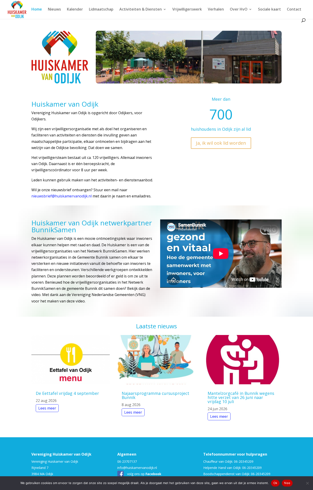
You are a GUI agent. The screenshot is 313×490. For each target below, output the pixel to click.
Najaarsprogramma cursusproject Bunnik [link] (155, 395)
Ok (275, 483)
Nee (287, 483)
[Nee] (307, 483)
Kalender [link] (75, 10)
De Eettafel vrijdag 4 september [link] (67, 393)
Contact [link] (294, 10)
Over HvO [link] (238, 10)
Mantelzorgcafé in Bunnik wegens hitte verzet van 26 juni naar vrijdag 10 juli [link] (241, 397)
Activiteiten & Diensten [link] (140, 10)
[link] (17, 9)
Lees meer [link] (47, 408)
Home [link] (36, 10)
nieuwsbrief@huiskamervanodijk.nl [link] (61, 196)
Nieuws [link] (54, 10)
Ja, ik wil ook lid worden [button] (221, 143)
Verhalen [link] (216, 10)
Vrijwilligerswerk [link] (187, 10)
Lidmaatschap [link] (101, 10)
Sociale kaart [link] (269, 10)
